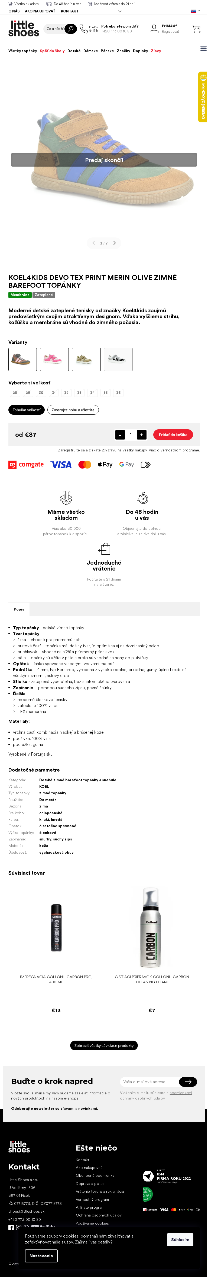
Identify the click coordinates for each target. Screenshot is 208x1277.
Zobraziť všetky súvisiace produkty (104, 1045)
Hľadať (70, 29)
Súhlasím (180, 1239)
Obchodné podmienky (95, 1175)
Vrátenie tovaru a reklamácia (100, 1191)
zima (43, 806)
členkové (47, 832)
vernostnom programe (180, 450)
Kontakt (70, 11)
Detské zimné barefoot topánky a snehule (77, 780)
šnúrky (45, 839)
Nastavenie (41, 1255)
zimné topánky (52, 793)
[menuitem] (22, 51)
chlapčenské (51, 813)
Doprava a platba (90, 1183)
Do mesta (48, 799)
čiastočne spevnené (57, 826)
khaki (44, 819)
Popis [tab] (19, 609)
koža (43, 845)
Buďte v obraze (11, 1227)
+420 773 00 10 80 (24, 1219)
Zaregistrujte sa (71, 450)
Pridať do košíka (173, 434)
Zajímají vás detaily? (94, 1242)
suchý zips (62, 839)
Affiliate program (90, 1207)
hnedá (56, 819)
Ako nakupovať (40, 11)
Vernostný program (92, 1199)
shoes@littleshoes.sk (26, 1211)
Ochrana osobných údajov (99, 1215)
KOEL (44, 786)
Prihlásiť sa (188, 1082)
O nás (14, 11)
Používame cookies (92, 1223)
